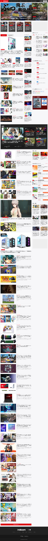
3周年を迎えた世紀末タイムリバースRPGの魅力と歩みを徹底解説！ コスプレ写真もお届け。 (36, 158)
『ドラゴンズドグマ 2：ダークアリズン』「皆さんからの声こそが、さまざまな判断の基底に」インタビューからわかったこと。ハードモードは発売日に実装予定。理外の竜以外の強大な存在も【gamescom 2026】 (39, 18)
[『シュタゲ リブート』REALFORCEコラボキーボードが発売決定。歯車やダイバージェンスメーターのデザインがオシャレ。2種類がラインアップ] (8, 477)
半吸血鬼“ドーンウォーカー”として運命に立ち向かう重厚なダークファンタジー (44, 158)
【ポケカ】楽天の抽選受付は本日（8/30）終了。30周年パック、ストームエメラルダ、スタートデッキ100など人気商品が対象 (24, 182)
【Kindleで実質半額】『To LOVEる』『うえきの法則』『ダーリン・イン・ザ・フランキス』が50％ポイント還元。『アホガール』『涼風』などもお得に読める (24, 515)
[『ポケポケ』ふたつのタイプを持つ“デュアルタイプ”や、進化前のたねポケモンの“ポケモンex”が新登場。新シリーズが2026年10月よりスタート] (8, 457)
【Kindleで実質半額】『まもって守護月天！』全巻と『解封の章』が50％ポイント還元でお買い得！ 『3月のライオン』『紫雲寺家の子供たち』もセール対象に (6, 66)
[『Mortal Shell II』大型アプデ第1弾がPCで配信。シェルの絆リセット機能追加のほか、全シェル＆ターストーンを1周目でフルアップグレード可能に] (8, 289)
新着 (9, 1)
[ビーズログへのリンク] (26, 536)
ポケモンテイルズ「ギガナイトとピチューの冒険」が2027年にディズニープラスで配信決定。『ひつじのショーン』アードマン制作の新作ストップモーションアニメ (24, 505)
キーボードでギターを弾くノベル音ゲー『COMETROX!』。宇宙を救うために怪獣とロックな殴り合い (41, 134)
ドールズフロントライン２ (5, 217)
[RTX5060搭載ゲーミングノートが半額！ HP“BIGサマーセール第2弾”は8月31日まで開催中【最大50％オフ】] (8, 398)
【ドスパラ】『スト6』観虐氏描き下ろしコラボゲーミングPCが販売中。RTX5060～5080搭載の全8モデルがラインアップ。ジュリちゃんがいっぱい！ (24, 152)
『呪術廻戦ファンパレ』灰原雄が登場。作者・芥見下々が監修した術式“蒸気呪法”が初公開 (18, 102)
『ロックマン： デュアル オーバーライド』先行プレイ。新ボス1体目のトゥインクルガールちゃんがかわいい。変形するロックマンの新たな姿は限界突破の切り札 (27, 119)
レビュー (3, 25)
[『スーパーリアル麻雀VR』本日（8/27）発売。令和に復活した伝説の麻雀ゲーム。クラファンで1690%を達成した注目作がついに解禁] (45, 54)
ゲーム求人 (26, 1)
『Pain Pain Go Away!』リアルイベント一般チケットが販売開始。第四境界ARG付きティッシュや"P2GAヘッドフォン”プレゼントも (24, 495)
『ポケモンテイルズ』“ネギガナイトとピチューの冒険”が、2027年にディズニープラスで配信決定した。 (24, 507)
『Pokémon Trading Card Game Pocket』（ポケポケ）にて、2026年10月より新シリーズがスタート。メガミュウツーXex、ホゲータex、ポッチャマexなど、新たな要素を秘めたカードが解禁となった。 (24, 458)
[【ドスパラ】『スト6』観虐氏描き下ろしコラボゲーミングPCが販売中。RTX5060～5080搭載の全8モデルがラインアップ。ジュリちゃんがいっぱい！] (8, 154)
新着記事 (10, 35)
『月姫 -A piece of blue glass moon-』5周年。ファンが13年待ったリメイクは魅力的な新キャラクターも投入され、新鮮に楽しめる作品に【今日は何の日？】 (39, 46)
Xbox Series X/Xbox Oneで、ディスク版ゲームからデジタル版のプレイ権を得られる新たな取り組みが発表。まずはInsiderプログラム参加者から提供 (27, 76)
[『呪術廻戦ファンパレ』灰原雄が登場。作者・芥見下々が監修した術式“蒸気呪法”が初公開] (6, 103)
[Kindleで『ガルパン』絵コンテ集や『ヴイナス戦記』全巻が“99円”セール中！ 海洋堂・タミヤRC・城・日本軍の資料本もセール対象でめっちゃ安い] (8, 164)
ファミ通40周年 (19, 463)
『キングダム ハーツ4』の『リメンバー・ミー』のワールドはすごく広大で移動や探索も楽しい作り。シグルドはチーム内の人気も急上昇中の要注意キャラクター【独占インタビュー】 (27, 65)
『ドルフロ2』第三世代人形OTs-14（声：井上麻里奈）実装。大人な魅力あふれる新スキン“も (16, 219)
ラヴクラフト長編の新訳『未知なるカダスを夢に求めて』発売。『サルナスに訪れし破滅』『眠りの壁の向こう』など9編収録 (17, 65)
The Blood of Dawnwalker (44, 155)
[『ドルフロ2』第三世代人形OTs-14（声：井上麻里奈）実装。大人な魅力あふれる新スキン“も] (16, 208)
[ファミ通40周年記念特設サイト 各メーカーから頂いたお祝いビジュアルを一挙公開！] (8, 467)
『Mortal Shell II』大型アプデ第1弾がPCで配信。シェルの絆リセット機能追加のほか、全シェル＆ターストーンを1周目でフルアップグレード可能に (24, 287)
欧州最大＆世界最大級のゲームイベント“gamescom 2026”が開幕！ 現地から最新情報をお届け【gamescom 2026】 (27, 86)
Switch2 (12, 1)
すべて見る (46, 60)
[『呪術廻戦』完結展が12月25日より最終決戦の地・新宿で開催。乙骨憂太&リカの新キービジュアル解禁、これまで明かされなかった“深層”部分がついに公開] (6, 96)
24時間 (36, 34)
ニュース (29, 1)
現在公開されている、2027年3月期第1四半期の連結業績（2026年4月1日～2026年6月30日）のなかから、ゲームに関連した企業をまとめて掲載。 (24, 388)
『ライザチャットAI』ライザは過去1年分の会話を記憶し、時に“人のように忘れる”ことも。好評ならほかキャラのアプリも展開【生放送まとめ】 (27, 43)
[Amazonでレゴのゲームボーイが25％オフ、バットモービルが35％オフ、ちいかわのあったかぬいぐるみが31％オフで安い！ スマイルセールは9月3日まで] (8, 194)
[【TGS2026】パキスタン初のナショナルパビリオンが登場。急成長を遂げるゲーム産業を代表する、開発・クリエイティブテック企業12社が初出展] (8, 428)
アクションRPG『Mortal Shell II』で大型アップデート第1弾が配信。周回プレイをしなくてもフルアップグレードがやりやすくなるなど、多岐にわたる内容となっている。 (24, 289)
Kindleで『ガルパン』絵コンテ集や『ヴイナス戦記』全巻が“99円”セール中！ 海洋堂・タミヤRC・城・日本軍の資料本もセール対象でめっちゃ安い (24, 162)
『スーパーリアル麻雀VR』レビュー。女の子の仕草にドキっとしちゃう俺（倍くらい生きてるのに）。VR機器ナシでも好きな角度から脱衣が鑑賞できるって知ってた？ (44, 233)
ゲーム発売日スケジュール (37, 89)
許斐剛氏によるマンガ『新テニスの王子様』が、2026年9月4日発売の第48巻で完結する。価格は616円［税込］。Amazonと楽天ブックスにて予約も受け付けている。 (24, 259)
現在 (33, 34)
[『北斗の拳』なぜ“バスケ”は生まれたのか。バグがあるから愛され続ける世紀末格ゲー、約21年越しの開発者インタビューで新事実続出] (28, 24)
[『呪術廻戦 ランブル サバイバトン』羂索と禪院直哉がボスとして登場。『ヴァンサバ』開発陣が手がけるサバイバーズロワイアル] (6, 88)
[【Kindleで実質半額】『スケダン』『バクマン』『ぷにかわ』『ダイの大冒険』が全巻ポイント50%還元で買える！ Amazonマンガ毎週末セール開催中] (8, 319)
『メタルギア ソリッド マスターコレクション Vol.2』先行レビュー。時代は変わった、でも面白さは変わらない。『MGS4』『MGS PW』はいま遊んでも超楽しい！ (44, 222)
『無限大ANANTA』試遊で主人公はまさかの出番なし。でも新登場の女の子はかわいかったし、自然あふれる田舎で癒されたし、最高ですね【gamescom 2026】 (39, 9)
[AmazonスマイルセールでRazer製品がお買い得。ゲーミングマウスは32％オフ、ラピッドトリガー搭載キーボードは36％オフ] (8, 338)
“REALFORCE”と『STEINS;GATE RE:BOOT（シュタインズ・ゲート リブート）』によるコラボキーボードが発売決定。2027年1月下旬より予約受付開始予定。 (24, 478)
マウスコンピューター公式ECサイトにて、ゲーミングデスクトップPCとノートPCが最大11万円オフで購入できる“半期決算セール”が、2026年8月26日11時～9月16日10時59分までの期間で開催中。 (24, 279)
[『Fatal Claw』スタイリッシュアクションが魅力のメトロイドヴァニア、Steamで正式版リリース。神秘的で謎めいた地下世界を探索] (8, 378)
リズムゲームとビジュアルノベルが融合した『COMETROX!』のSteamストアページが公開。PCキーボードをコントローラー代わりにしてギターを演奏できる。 (24, 174)
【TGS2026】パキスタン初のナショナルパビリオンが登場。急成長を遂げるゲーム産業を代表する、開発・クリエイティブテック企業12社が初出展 (24, 425)
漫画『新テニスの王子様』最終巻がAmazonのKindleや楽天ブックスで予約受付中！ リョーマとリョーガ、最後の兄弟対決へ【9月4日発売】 (24, 257)
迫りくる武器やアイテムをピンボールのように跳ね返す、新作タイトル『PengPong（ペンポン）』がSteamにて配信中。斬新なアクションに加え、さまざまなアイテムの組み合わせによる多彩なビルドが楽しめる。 (24, 368)
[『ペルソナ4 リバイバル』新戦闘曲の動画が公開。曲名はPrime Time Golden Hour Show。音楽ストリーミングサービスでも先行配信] (30, 141)
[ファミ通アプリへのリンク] (21, 536)
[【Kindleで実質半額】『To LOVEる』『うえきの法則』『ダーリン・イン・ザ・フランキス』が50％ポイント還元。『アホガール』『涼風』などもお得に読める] (8, 517)
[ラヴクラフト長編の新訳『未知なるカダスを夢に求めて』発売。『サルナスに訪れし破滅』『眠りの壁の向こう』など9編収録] (17, 60)
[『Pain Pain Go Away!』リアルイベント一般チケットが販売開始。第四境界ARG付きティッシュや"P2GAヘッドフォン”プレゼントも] (8, 497)
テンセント (18, 307)
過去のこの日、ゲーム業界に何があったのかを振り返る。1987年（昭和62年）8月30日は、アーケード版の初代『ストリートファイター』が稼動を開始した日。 (24, 299)
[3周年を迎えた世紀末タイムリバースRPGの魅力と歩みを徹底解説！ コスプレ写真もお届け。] (36, 154)
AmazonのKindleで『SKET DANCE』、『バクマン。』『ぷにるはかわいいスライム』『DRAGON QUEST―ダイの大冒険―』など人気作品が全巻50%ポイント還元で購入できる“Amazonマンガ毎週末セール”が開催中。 (24, 319)
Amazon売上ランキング (37, 163)
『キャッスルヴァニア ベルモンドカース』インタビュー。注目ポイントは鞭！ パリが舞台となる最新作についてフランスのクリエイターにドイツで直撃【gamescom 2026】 (12, 28)
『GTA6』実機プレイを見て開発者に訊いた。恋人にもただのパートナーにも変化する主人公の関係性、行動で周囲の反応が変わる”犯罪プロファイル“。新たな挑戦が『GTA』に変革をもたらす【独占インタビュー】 (20, 28)
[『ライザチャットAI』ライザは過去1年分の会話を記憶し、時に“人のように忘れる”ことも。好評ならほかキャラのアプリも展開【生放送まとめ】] (27, 38)
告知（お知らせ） (18, 493)
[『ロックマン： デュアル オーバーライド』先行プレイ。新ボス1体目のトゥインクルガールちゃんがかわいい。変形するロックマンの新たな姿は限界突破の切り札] (27, 114)
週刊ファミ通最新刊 (36, 97)
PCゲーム (18, 1)
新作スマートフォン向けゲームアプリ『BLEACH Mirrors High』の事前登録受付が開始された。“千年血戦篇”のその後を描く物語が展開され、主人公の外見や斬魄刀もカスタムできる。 (24, 448)
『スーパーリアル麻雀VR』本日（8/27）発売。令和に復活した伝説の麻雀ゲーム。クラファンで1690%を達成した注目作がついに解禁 (39, 55)
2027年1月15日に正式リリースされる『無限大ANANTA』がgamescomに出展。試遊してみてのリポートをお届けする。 (24, 487)
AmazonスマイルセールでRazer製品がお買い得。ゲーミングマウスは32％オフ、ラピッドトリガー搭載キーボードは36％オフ (24, 336)
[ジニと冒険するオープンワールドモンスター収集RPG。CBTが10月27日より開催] (8, 309)
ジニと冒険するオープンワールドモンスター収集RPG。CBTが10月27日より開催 (24, 306)
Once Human (19, 344)
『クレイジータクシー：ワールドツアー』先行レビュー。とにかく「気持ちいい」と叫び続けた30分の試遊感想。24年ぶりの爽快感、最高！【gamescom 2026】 (16, 16)
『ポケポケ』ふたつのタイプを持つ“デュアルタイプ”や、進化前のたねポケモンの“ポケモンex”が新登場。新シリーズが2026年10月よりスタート (24, 455)
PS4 (43, 91)
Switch (14, 1)
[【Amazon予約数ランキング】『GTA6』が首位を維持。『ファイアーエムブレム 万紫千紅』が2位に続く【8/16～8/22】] (8, 438)
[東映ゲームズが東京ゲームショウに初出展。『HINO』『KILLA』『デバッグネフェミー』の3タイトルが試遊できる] (6, 80)
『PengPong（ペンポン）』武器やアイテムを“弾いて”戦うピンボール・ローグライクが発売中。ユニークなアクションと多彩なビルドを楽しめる (24, 366)
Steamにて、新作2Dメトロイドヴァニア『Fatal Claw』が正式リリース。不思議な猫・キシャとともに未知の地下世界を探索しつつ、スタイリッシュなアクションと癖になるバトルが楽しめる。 (24, 378)
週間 (38, 34)
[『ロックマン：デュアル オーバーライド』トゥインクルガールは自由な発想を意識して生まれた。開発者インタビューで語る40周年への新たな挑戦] (8, 408)
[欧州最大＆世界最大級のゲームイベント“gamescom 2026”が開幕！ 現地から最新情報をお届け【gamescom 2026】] (27, 82)
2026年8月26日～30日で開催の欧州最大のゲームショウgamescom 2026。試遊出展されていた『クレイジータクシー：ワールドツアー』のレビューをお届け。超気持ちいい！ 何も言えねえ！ (24, 359)
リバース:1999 (35, 155)
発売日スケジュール (22, 1)
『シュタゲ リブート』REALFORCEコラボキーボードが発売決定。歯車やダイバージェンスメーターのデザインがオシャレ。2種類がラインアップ (24, 475)
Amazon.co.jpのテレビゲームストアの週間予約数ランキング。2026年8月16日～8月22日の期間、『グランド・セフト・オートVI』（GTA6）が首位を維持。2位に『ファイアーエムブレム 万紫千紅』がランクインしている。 (24, 438)
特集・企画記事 (34, 1)
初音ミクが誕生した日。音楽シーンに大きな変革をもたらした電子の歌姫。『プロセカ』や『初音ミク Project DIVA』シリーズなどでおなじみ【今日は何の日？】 (12, 52)
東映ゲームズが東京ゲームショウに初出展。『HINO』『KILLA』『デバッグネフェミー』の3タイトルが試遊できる (18, 79)
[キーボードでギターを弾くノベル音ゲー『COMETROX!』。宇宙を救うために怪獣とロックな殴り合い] (41, 130)
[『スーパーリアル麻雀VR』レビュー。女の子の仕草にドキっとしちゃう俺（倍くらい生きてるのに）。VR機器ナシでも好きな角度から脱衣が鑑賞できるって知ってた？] (44, 229)
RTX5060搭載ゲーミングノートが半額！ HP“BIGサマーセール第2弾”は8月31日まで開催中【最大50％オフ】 (24, 396)
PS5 (15, 1)
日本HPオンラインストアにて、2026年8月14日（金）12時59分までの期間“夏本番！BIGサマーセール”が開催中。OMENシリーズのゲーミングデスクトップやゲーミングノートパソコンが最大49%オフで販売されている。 (24, 398)
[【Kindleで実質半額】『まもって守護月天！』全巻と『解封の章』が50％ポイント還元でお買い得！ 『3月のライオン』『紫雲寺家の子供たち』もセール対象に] (6, 60)
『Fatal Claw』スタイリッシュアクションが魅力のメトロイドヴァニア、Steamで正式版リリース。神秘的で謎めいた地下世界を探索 (24, 376)
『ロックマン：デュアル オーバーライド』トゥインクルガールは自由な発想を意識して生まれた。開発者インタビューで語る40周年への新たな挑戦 (24, 406)
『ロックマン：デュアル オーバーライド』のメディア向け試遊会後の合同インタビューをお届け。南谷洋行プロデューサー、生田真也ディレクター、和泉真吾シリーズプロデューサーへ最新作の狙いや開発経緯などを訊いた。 (24, 408)
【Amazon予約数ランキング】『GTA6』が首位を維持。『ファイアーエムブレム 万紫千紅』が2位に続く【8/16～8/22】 (24, 435)
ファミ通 (17, 466)
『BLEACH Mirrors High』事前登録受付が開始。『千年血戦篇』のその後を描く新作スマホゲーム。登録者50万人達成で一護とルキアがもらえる (24, 445)
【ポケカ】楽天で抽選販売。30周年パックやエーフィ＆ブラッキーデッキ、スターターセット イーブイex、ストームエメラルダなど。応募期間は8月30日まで (36, 211)
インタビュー (34, 16)
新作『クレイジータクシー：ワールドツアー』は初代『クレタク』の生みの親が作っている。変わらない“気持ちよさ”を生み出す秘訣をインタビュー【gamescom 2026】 (41, 144)
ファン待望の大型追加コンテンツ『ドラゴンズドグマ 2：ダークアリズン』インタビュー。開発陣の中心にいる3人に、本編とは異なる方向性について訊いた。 (24, 418)
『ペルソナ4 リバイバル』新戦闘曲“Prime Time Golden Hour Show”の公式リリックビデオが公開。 (24, 226)
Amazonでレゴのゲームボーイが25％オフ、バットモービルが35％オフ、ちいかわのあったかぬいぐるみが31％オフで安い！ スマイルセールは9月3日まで (24, 192)
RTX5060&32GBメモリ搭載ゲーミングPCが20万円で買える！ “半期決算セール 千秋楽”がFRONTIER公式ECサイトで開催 (16, 252)
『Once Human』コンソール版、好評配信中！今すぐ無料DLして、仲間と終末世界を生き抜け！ (24, 346)
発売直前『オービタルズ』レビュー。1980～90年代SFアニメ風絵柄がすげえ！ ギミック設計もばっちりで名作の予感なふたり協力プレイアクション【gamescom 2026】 (4, 28)
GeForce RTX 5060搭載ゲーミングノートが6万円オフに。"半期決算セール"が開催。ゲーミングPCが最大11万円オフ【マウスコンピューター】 (24, 277)
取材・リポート (26, 39)
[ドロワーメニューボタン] (1, 1)
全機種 (33, 91)
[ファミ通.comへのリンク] (5, 1)
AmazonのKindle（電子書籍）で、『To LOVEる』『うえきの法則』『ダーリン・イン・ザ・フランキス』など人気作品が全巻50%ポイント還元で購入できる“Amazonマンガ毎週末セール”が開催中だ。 (24, 517)
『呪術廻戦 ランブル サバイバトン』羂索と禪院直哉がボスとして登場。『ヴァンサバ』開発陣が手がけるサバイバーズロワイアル (18, 87)
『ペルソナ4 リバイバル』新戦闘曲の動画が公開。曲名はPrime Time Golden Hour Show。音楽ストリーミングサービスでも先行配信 (29, 144)
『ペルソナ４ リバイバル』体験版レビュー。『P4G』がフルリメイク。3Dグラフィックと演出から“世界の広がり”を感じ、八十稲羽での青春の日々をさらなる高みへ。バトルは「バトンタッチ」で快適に (27, 108)
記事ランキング (35, 32)
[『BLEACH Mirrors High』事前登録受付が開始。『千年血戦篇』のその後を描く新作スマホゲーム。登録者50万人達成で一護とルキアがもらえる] (8, 447)
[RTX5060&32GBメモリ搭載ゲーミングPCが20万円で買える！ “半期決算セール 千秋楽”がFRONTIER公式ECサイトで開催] (16, 241)
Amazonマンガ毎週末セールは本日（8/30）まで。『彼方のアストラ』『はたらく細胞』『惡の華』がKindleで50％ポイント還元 (18, 110)
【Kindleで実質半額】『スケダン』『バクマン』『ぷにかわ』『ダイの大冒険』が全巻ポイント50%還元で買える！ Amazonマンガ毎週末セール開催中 (24, 316)
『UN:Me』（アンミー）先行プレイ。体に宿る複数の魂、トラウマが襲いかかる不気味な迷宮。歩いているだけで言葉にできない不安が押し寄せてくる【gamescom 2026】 (27, 54)
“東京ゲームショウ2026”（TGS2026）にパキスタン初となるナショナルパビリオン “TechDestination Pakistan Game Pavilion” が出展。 (24, 427)
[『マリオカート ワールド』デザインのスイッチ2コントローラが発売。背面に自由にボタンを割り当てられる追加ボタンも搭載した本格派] (8, 328)
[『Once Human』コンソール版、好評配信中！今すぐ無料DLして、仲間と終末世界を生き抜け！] (8, 348)
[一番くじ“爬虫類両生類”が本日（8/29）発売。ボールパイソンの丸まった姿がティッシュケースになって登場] (45, 41)
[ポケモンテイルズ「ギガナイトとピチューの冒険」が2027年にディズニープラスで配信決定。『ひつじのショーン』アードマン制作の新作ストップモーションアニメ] (8, 507)
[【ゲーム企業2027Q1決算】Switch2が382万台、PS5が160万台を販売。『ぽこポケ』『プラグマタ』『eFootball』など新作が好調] (8, 388)
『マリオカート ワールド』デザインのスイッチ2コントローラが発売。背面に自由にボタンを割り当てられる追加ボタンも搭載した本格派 (24, 326)
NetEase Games (18, 347)
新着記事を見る (16, 524)
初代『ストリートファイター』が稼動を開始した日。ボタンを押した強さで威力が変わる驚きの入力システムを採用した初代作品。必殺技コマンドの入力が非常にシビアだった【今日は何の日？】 (24, 296)
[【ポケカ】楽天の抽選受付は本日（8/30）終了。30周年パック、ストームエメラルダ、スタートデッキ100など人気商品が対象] (8, 184)
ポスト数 (44, 34)
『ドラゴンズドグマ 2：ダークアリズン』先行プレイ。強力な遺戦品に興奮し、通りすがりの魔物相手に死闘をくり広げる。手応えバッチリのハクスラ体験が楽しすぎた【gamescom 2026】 (27, 97)
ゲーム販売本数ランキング (37, 60)
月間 (41, 34)
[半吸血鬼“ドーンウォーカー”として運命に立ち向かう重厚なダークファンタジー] (44, 154)
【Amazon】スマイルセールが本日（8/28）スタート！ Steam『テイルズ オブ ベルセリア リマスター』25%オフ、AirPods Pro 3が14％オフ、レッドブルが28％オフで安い (36, 222)
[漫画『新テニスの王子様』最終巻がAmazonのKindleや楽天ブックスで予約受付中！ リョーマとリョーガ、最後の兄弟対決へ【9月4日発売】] (8, 259)
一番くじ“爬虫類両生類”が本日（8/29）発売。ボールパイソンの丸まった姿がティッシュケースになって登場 (39, 41)
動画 (31, 1)
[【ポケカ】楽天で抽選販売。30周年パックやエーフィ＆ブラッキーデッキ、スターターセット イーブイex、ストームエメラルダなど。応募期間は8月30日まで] (36, 206)
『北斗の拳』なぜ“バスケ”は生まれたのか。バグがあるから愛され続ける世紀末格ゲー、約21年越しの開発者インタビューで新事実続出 (28, 28)
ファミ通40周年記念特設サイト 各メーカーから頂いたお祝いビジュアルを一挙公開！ (24, 465)
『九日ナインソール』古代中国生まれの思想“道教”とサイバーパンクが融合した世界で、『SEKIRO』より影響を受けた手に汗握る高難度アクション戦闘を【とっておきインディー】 (18, 117)
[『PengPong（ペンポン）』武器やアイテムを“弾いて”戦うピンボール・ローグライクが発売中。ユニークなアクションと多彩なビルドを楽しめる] (8, 368)
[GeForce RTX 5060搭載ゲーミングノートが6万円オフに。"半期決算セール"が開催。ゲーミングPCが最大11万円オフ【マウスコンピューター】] (8, 279)
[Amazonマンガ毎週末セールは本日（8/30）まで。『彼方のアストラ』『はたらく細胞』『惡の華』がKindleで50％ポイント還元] (6, 111)
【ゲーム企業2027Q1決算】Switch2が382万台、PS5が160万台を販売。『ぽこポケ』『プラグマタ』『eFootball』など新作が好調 (24, 386)
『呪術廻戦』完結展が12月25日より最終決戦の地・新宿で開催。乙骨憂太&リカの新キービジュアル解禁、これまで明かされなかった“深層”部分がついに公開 (18, 94)
